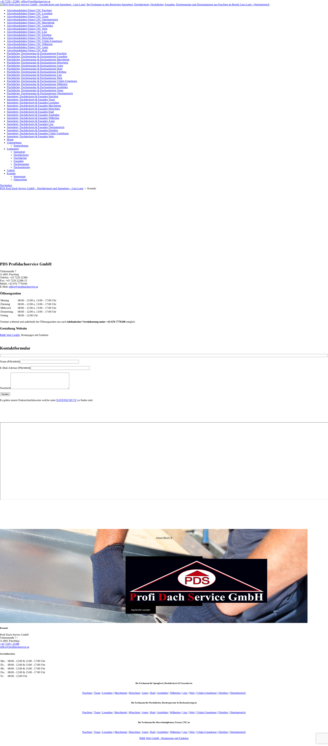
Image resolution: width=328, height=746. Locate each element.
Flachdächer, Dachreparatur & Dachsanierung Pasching (37, 53)
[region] (164, 224)
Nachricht (5, 388)
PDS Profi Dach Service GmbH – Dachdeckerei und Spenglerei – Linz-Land (41, 188)
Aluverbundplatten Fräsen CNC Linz (27, 31)
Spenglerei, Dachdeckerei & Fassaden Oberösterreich (35, 127)
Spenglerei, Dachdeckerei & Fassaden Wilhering (33, 118)
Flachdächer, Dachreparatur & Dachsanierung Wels (34, 78)
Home (10, 139)
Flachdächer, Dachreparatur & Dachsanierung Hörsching (37, 62)
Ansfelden (162, 692)
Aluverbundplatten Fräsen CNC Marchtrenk (30, 22)
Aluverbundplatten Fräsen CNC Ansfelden (30, 25)
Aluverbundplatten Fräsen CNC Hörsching (30, 38)
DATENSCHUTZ (66, 400)
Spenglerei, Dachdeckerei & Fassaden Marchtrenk (34, 105)
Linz (184, 692)
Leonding (107, 692)
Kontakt (11, 173)
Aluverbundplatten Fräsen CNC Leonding (29, 13)
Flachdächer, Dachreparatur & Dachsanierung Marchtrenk (38, 59)
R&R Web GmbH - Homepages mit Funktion (164, 738)
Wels (192, 692)
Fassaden (19, 161)
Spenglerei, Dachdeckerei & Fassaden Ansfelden (33, 114)
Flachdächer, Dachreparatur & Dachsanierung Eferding (36, 71)
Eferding (223, 692)
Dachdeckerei (21, 154)
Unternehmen (14, 142)
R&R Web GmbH (10, 335)
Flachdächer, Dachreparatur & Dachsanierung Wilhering (37, 84)
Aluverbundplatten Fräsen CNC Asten (27, 47)
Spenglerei (19, 151)
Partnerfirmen (21, 145)
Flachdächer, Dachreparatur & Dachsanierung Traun (35, 90)
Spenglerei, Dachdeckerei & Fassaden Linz (30, 124)
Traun (97, 692)
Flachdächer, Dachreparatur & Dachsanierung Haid (34, 68)
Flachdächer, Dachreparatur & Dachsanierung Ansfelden (37, 87)
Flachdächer (20, 158)
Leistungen (13, 148)
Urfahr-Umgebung (206, 692)
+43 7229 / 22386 (10, 1)
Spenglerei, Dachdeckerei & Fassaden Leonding (33, 102)
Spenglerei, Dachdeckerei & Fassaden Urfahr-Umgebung (38, 133)
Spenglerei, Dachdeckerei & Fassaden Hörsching (33, 108)
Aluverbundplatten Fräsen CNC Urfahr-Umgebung (34, 41)
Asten (145, 692)
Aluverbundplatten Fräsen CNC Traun (27, 16)
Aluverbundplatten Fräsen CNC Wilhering (30, 44)
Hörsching (134, 692)
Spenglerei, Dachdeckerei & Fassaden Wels (30, 136)
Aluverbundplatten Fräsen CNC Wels (27, 28)
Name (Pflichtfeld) (10, 361)
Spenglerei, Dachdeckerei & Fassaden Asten (31, 121)
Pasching (87, 692)
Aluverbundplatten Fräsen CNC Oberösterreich (32, 19)
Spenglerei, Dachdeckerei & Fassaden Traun (31, 99)
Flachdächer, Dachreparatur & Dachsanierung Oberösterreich (40, 93)
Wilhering (175, 692)
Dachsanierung (22, 167)
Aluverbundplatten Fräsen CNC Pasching (29, 10)
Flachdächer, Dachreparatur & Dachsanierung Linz (34, 74)
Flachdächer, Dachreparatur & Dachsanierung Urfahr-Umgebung (42, 81)
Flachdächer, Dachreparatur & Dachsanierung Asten (35, 65)
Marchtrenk (120, 692)
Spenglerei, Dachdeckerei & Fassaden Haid (30, 111)
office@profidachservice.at (35, 1)
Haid (152, 692)
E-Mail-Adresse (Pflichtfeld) (15, 367)
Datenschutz (20, 179)
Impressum (19, 176)
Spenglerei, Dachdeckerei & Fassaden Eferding (32, 130)
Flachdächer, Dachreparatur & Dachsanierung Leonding (37, 56)
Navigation (6, 185)
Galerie (11, 170)
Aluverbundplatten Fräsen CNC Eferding (29, 34)
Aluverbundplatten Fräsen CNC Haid (27, 50)
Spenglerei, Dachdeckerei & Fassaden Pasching (32, 96)
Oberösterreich (238, 692)
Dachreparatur (21, 164)
